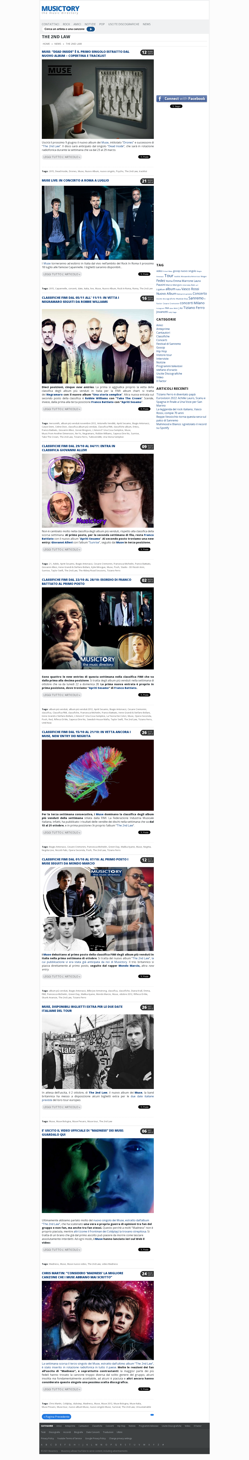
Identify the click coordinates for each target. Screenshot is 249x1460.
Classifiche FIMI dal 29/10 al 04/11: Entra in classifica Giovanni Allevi (78, 448)
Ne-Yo (78, 433)
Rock (66, 24)
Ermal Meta (167, 271)
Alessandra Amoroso (190, 276)
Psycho (119, 171)
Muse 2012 (106, 1403)
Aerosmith (54, 423)
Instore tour (164, 355)
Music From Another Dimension (58, 433)
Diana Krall (136, 990)
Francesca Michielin (124, 563)
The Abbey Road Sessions (92, 570)
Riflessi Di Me (61, 719)
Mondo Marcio (129, 966)
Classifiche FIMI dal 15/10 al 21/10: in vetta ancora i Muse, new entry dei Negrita (86, 734)
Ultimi (119, 1432)
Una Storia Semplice (113, 436)
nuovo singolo (107, 171)
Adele (56, 563)
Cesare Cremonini (103, 563)
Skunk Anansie (49, 997)
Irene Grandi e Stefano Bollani (57, 715)
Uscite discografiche (165, 298)
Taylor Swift (57, 570)
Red (51, 719)
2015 (51, 171)
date (80, 288)
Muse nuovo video (76, 1263)
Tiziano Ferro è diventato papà (175, 394)
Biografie (78, 1432)
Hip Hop (161, 351)
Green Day (114, 846)
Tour (168, 275)
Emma (147, 990)
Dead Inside (116, 146)
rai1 (196, 285)
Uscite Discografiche (123, 24)
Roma (135, 288)
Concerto (200, 293)
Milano (199, 303)
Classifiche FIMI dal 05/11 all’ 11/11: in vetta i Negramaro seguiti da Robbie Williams (80, 300)
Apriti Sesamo (131, 402)
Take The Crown (129, 398)
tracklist (143, 171)
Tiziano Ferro (80, 436)
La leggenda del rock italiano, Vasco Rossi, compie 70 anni (179, 411)
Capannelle (61, 288)
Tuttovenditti (95, 436)
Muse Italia (135, 1403)
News (147, 24)
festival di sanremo (184, 294)
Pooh (116, 567)
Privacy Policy (47, 1438)
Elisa (186, 298)
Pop (102, 24)
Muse (105, 142)
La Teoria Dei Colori (116, 715)
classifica (46, 712)
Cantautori (163, 332)
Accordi (67, 1432)
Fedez (160, 280)
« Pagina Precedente (56, 1417)
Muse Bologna (63, 1121)
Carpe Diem (48, 426)
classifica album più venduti (82, 426)
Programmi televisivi (169, 366)
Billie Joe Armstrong (97, 990)
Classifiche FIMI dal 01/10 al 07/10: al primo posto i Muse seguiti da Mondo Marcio (85, 861)
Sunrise (135, 433)
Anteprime (163, 329)
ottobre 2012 (125, 994)
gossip (176, 271)
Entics (136, 426)
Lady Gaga (173, 312)
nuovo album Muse (79, 1406)
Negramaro (54, 394)
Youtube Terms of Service (69, 1438)
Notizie (90, 24)
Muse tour (92, 1121)
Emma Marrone (183, 281)
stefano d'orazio (166, 370)
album (170, 289)
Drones (128, 142)
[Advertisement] (145, 10)
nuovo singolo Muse (100, 1406)
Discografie (54, 1432)
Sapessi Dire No (121, 433)
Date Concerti (93, 1432)
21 (50, 563)
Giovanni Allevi (66, 430)
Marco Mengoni (174, 285)
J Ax (181, 308)
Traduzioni (108, 1432)
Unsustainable (143, 1406)
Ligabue (160, 289)
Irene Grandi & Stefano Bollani (74, 567)
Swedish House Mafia (98, 719)
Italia (86, 288)
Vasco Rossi (190, 289)
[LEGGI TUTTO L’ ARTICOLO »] (98, 153)
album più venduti (58, 709)
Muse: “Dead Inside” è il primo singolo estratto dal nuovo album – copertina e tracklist (85, 54)
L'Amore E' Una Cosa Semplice (107, 430)
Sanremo (196, 298)
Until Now (46, 722)
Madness (54, 1263)
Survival (116, 1406)
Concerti (161, 340)
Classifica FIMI (105, 426)
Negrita (147, 846)
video (159, 271)
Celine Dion (61, 426)
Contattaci (50, 24)
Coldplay (67, 1403)
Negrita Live (48, 850)
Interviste (162, 359)
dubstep (77, 1403)
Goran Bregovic (83, 430)
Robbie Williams (96, 398)
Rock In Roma (124, 288)
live (92, 288)
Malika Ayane (128, 846)
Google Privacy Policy (95, 1438)
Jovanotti (162, 312)
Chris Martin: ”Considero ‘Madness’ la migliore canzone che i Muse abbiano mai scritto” (82, 1275)
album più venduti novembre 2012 (78, 423)
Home (46, 43)
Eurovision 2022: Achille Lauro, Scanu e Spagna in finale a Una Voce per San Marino (180, 401)
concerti (72, 288)
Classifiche (163, 336)
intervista (186, 285)
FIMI (44, 994)
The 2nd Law (51, 146)
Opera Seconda (143, 715)
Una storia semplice (107, 394)
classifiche (73, 712)
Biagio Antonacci (140, 423)
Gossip (160, 347)
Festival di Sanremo (168, 344)
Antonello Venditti (106, 423)
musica (179, 298)
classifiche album (122, 426)
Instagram (160, 308)
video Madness (110, 1263)
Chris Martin (55, 1403)
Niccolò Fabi (61, 850)
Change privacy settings (120, 1438)
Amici (77, 24)
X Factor (161, 381)
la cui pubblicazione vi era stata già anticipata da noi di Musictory (98, 960)
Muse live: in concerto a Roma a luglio (75, 180)
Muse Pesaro (79, 1121)
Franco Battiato (102, 402)
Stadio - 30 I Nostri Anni (132, 567)
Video (159, 377)
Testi (43, 1432)
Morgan (204, 276)
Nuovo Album (92, 171)
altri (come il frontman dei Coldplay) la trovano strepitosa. (110, 1231)
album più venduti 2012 (81, 709)
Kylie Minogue (98, 567)
